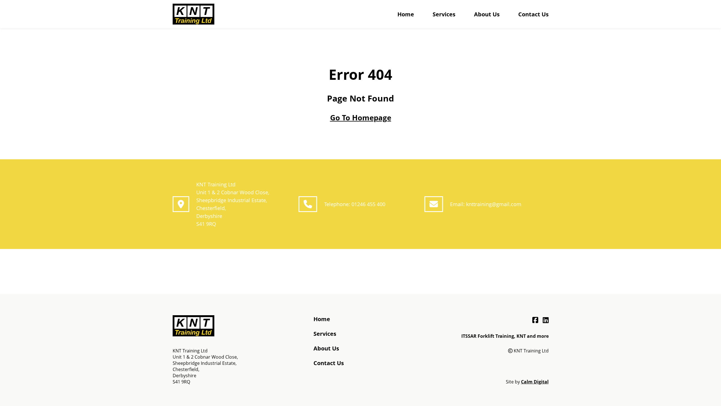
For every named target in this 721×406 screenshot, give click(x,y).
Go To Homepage (360, 117)
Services (444, 14)
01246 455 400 (368, 204)
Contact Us (533, 14)
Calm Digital (535, 382)
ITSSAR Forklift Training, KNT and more (505, 336)
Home (405, 14)
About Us (487, 14)
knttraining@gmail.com (493, 204)
